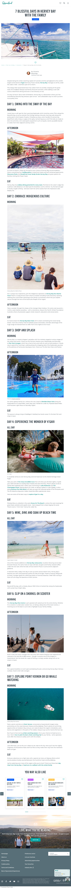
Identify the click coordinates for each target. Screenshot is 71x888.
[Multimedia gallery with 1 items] (35, 41)
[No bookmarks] (60, 3)
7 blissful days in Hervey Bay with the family (35, 13)
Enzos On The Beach (37, 503)
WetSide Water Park (47, 401)
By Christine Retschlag (35, 72)
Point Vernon (28, 724)
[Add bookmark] (35, 62)
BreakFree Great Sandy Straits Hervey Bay (34, 174)
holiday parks (26, 172)
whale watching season (30, 733)
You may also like (35, 771)
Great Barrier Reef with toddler (34, 783)
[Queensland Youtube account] (14, 881)
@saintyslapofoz (16, 398)
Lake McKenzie (45, 485)
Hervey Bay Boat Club (27, 321)
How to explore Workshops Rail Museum (55, 783)
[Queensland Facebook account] (6, 881)
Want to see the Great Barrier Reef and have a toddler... (35, 787)
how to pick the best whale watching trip (28, 735)
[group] (15, 794)
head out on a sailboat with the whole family (37, 765)
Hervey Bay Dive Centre (17, 603)
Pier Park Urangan (15, 343)
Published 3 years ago (36, 75)
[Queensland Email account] (18, 881)
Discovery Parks (12, 174)
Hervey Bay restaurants (34, 563)
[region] (35, 105)
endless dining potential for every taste (29, 185)
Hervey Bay (43, 83)
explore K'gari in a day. (36, 494)
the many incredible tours (26, 482)
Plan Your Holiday (10, 65)
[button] (2, 793)
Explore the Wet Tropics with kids (14, 783)
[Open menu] (68, 3)
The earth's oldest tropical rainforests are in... (13, 787)
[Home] (7, 4)
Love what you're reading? (35, 830)
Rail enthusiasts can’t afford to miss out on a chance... (55, 787)
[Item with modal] (35, 41)
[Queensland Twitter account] (10, 881)
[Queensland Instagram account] (2, 881)
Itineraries (18, 65)
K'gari (23, 83)
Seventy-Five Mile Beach (19, 489)
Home (2, 65)
